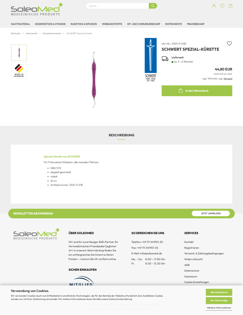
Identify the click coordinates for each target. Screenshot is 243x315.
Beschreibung (121, 135)
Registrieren (191, 247)
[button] (214, 6)
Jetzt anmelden (211, 213)
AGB (187, 265)
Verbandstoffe (112, 24)
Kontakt (189, 242)
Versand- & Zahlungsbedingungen (204, 253)
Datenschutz (191, 270)
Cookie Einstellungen (196, 282)
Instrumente (173, 24)
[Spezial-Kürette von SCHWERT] (93, 79)
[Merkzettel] (222, 6)
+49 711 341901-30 (152, 242)
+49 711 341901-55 (147, 247)
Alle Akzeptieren (219, 292)
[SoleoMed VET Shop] (38, 9)
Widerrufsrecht (193, 259)
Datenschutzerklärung (120, 299)
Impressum (190, 276)
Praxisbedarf (195, 24)
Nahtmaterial (20, 24)
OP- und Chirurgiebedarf (143, 24)
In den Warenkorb (196, 90)
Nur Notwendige (219, 300)
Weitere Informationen (219, 307)
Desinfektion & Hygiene (50, 24)
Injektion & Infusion (84, 24)
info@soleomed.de (151, 253)
